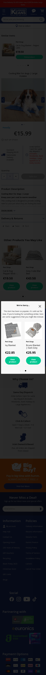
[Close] (39, 306)
